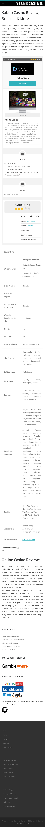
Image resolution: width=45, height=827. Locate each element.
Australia (6, 743)
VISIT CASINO (22, 83)
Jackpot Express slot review (11, 646)
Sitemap (24, 821)
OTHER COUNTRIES (9, 806)
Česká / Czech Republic (10, 798)
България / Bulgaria (9, 794)
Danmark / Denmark (9, 760)
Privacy (4, 821)
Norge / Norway (8, 768)
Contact (17, 821)
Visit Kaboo (22, 115)
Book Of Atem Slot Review (10, 636)
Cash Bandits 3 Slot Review (10, 650)
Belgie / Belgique (8, 790)
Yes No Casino (38, 821)
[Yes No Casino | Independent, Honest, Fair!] (29, 3)
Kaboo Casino (30, 221)
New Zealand (7, 747)
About (11, 821)
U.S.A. (5, 735)
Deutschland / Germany (10, 764)
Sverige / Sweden (9, 777)
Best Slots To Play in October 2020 (13, 640)
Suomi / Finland (8, 773)
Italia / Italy (6, 802)
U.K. (4, 731)
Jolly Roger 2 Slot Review (10, 643)
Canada (5, 739)
